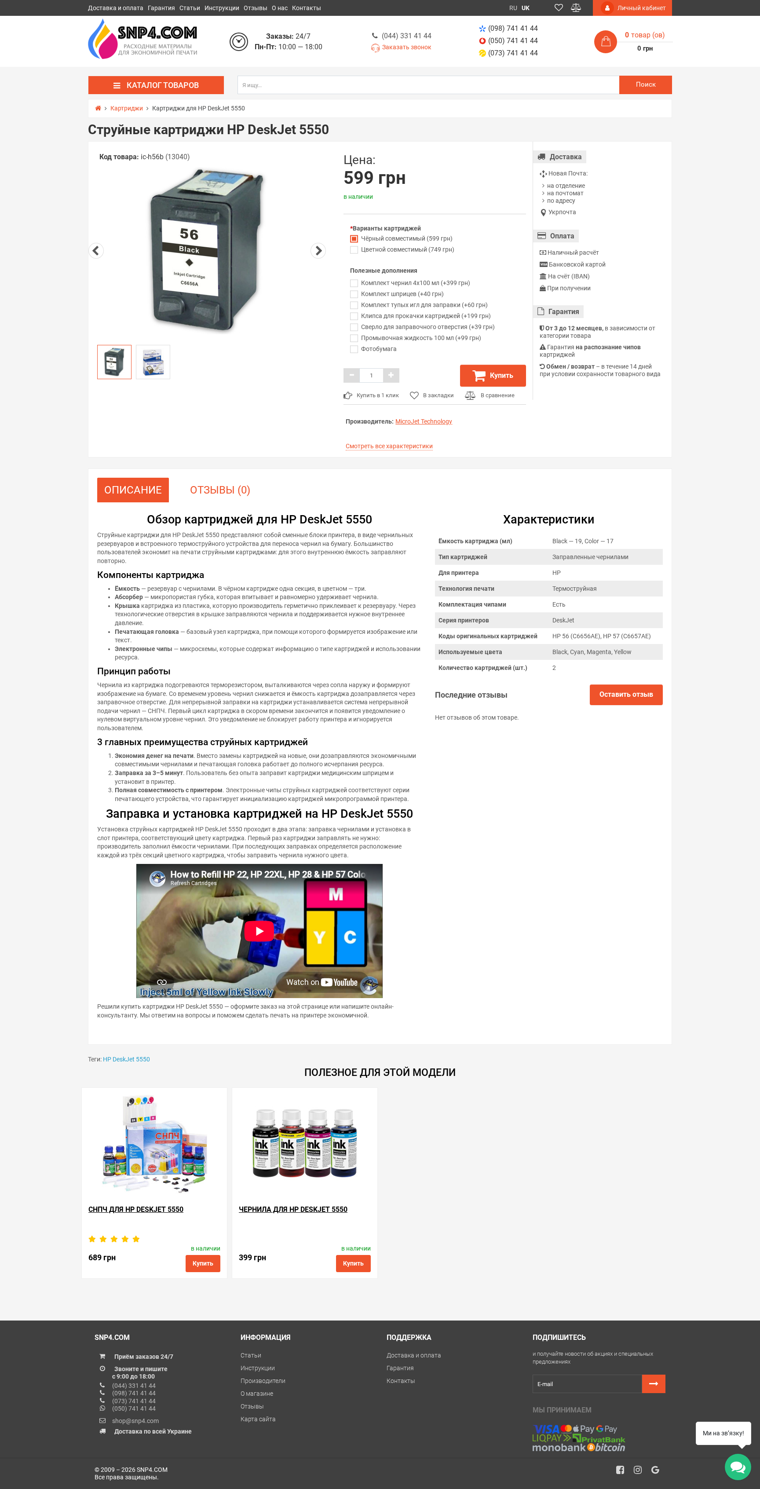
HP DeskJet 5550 (126, 1059)
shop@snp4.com (135, 1420)
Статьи (189, 7)
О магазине (257, 1393)
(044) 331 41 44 (406, 36)
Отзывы (255, 7)
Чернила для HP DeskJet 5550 (293, 1209)
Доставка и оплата (115, 7)
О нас (280, 7)
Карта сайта (258, 1419)
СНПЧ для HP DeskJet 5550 (135, 1209)
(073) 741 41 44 (513, 53)
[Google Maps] (658, 1472)
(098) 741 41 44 (513, 28)
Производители (263, 1380)
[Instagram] (641, 1472)
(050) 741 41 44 (513, 41)
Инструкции (222, 7)
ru (513, 7)
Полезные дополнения (383, 270)
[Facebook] (623, 1472)
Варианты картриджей (387, 228)
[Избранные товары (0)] (559, 8)
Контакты (306, 7)
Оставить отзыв (626, 694)
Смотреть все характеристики (389, 446)
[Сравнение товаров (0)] (576, 8)
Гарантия (161, 7)
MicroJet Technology (423, 421)
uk (526, 7)
